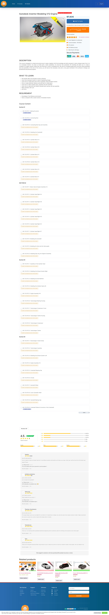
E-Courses (19, 3)
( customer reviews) (84, 37)
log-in (101, 3)
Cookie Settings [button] (97, 612)
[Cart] (97, 4)
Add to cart (41, 579)
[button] (63, 19)
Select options (23, 578)
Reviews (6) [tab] (24, 428)
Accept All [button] (105, 612)
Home (13, 3)
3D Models (27, 3)
